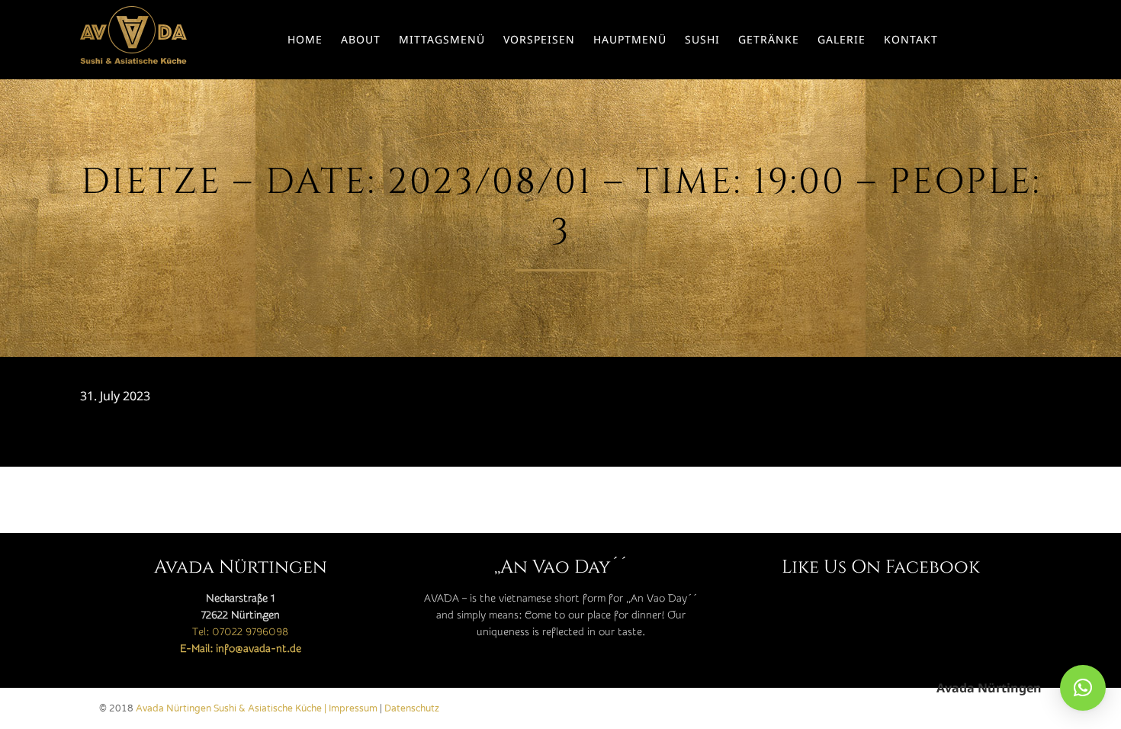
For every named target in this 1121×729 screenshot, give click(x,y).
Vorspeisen (539, 39)
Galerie (841, 39)
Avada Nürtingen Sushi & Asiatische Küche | (232, 708)
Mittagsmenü (442, 39)
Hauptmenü (629, 39)
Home (305, 39)
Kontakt (911, 39)
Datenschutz (411, 708)
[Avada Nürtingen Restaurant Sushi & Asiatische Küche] (133, 39)
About (361, 39)
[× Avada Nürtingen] (1083, 688)
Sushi (702, 39)
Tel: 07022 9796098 (240, 632)
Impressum (353, 708)
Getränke (768, 39)
